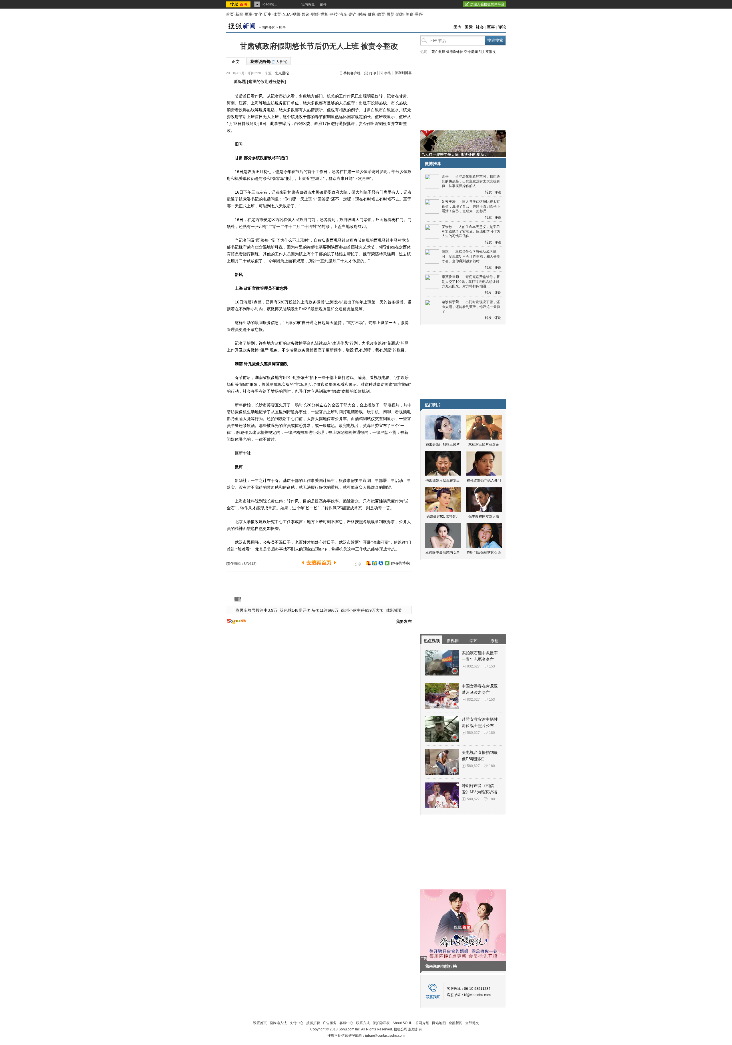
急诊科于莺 (450, 302)
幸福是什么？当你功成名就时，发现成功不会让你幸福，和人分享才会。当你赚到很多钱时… (471, 256)
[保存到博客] (400, 563)
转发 (488, 192)
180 (492, 733)
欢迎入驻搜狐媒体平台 (487, 4)
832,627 (473, 666)
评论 (502, 27)
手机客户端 (352, 73)
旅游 (400, 14)
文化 (258, 14)
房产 (353, 14)
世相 (325, 14)
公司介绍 (422, 1023)
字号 (387, 73)
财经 (315, 14)
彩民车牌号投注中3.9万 (256, 610)
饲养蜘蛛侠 (454, 52)
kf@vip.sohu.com (477, 995)
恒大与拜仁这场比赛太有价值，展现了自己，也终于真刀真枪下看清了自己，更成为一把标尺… (471, 206)
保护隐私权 (381, 1023)
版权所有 (415, 1029)
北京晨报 (282, 73)
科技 (334, 14)
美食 (409, 14)
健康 (372, 14)
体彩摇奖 (394, 610)
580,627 (473, 733)
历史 (268, 14)
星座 (419, 14)
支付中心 (296, 1023)
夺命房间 (471, 52)
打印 (372, 73)
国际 (469, 27)
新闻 (239, 14)
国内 (457, 27)
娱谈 (306, 14)
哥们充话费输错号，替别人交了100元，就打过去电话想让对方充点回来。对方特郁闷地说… (471, 281)
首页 (230, 14)
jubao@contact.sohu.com (385, 1036)
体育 (277, 14)
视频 (296, 14)
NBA (287, 14)
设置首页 (260, 1023)
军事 (249, 14)
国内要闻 (268, 27)
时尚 (362, 14)
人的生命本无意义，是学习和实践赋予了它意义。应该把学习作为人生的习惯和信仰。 (471, 231)
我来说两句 (268, 61)
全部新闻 (455, 1023)
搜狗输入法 (278, 1023)
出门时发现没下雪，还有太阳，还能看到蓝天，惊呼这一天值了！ (471, 306)
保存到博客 (403, 73)
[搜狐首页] (239, 4)
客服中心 (346, 1023)
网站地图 (439, 1023)
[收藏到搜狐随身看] (387, 563)
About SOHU (403, 1023)
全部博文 (472, 1023)
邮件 (323, 5)
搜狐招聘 (313, 1023)
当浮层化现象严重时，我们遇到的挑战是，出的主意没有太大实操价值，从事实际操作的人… (471, 181)
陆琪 (445, 252)
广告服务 (330, 1023)
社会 (480, 27)
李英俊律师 (450, 277)
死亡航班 (438, 52)
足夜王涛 (448, 202)
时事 (282, 27)
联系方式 (363, 1023)
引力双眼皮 (487, 52)
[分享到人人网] (381, 563)
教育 (381, 14)
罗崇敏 (447, 227)
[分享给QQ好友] (374, 563)
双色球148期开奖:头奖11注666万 (309, 610)
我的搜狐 (308, 5)
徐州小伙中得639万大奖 (362, 610)
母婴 (391, 14)
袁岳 (445, 176)
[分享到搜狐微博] (368, 563)
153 (492, 666)
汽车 (343, 14)
